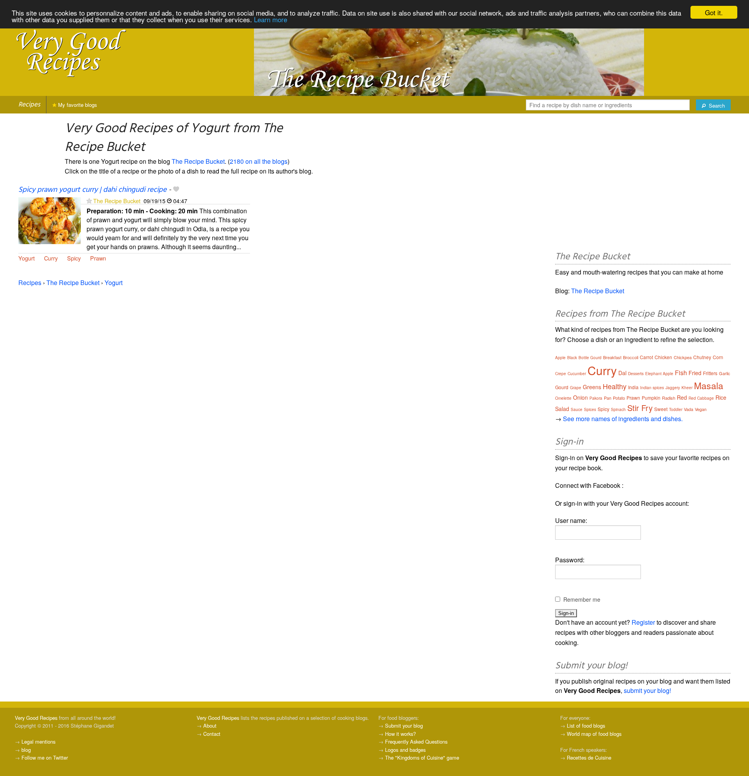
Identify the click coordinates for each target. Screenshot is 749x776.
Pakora (595, 398)
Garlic (724, 373)
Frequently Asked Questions (416, 741)
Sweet (660, 409)
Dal (622, 373)
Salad (562, 409)
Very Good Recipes (36, 717)
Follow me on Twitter (44, 757)
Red (682, 397)
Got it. (714, 12)
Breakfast (612, 357)
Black (572, 357)
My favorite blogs (77, 104)
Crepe (560, 373)
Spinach (618, 409)
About (210, 725)
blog (26, 749)
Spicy (74, 258)
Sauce (576, 409)
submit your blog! (647, 690)
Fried (695, 373)
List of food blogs (586, 725)
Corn (718, 357)
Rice (720, 397)
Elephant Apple (659, 373)
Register (643, 622)
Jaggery (673, 387)
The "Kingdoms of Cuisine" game (422, 757)
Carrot (646, 357)
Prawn (98, 258)
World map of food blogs (594, 733)
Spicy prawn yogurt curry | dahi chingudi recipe (92, 190)
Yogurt (26, 258)
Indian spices (652, 387)
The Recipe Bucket (198, 161)
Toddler (675, 409)
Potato (619, 398)
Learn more (270, 19)
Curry (51, 258)
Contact (211, 733)
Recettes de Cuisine (589, 757)
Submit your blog (404, 725)
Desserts (636, 373)
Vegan (700, 409)
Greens (592, 387)
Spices (590, 409)
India (633, 387)
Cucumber (577, 373)
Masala (708, 385)
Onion (580, 397)
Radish (668, 398)
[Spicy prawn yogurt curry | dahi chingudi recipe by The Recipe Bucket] (49, 219)
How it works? (400, 733)
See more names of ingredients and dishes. (623, 418)
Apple (560, 357)
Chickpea (683, 357)
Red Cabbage (701, 398)
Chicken (663, 357)
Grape (575, 387)
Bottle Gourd (590, 357)
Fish (681, 372)
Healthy (615, 386)
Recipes (29, 104)
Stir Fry (640, 407)
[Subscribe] (89, 201)
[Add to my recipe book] (176, 190)
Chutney (702, 357)
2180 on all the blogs (259, 161)
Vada (688, 409)
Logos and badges (405, 749)
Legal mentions (38, 741)
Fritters (710, 373)
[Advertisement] (643, 183)
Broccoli (630, 357)
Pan (607, 398)
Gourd (561, 387)
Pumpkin (651, 397)
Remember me (581, 599)
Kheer (687, 387)
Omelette (563, 398)
